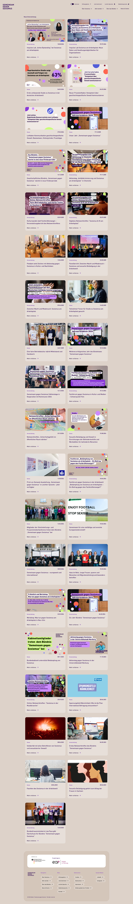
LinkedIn (99, 877)
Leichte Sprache (109, 4)
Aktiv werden (98, 8)
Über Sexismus (86, 8)
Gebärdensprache (122, 4)
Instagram (99, 880)
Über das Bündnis (111, 8)
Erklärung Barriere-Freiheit (82, 888)
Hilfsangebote (85, 4)
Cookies (77, 877)
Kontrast (77, 4)
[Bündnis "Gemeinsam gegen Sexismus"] (8, 6)
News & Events (125, 8)
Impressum (78, 884)
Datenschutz (78, 880)
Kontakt (60, 891)
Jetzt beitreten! (98, 4)
